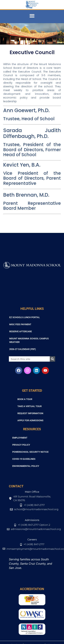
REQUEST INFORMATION (30, 413)
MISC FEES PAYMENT (20, 324)
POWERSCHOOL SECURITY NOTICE (30, 452)
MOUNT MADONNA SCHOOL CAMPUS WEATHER (29, 340)
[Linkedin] (36, 370)
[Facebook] (18, 370)
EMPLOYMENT (19, 437)
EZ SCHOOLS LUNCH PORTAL (24, 317)
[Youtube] (45, 370)
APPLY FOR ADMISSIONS (30, 420)
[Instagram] (27, 370)
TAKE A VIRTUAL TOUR (29, 406)
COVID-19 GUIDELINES (23, 459)
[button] (32, 16)
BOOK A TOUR (24, 399)
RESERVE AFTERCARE (20, 331)
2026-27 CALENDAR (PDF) (22, 349)
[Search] (52, 359)
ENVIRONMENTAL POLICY (25, 466)
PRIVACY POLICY (21, 444)
